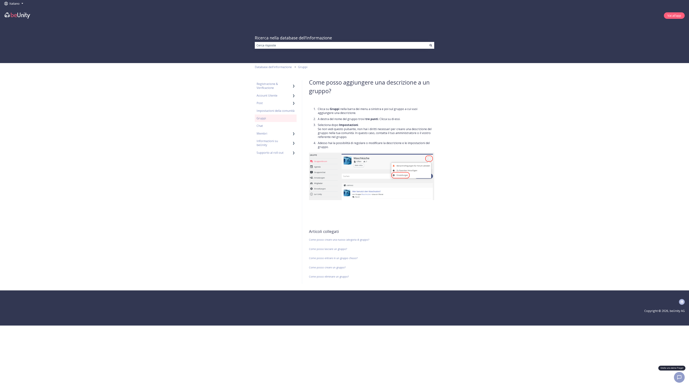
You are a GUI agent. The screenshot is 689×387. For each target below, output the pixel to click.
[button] (294, 84)
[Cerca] (430, 45)
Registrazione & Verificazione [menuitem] (267, 86)
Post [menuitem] (260, 103)
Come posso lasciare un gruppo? (328, 249)
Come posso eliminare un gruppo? (329, 276)
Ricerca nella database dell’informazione (293, 38)
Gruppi (302, 67)
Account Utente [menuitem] (267, 95)
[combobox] (341, 45)
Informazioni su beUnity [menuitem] (267, 143)
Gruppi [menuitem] (261, 118)
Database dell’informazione (273, 67)
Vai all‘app (674, 16)
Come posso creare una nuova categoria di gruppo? (339, 239)
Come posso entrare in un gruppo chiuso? (333, 258)
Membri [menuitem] (262, 133)
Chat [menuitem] (260, 126)
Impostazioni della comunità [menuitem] (275, 111)
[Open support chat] (679, 377)
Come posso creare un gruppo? (327, 267)
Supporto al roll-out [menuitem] (270, 153)
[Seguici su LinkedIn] (682, 302)
